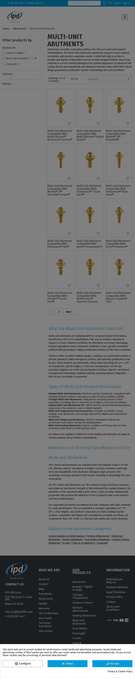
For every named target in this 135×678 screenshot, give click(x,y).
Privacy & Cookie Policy (120, 671)
